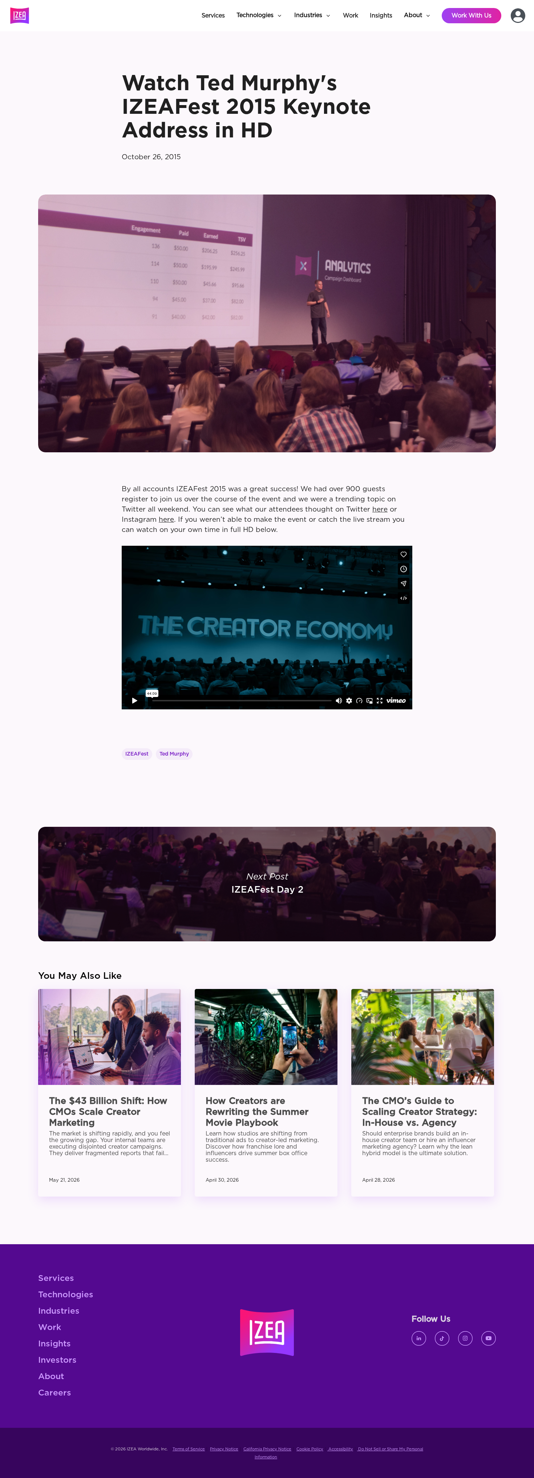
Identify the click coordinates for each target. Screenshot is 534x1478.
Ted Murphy (174, 754)
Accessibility (340, 1449)
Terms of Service (189, 1449)
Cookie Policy (309, 1449)
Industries (59, 1311)
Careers (54, 1393)
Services (56, 1278)
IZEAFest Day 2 (267, 884)
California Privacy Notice (267, 1449)
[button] (259, 16)
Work (49, 1327)
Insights (54, 1344)
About (51, 1377)
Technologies (65, 1295)
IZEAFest (137, 754)
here (380, 509)
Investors (57, 1360)
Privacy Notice (224, 1449)
